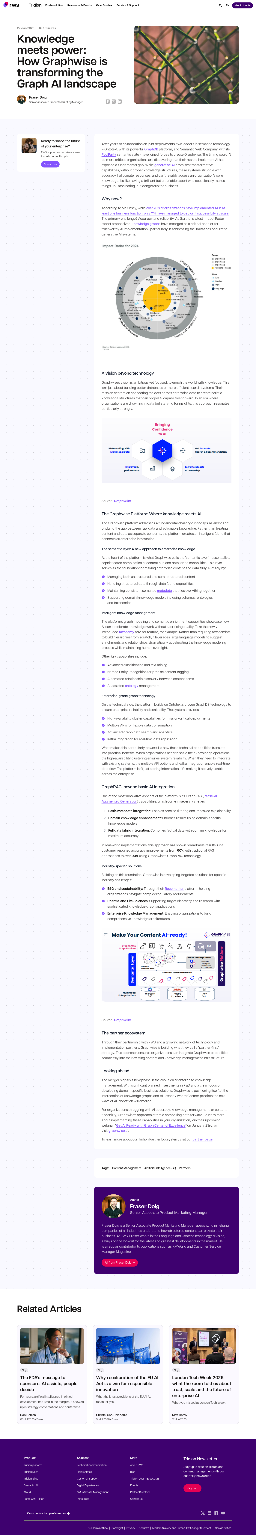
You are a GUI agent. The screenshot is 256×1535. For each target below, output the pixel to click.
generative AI (164, 165)
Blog (132, 1471)
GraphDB (151, 149)
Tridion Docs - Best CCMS (144, 1478)
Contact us (50, 164)
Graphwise (122, 500)
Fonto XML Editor (34, 1498)
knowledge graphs (146, 223)
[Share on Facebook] (108, 101)
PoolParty (109, 154)
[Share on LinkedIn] (120, 101)
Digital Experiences (88, 1485)
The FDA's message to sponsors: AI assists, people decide (48, 1383)
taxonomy (126, 632)
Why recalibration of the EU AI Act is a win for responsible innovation (127, 1383)
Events (134, 1485)
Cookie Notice (223, 1528)
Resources (83, 1498)
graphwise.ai (118, 1130)
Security (144, 1528)
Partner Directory (140, 1492)
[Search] (220, 5)
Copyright (118, 1528)
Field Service (84, 1471)
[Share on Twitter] (114, 101)
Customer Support (87, 1478)
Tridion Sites (31, 1478)
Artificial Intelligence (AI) (160, 1168)
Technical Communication (92, 1465)
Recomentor (174, 888)
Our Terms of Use (98, 1528)
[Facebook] (216, 1513)
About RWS (137, 1465)
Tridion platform (33, 1465)
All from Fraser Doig (118, 1262)
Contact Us (136, 1498)
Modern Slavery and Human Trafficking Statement (181, 1528)
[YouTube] (223, 1513)
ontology (131, 685)
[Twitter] (203, 1513)
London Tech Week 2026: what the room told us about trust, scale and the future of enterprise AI (201, 1386)
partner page (202, 1139)
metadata (164, 590)
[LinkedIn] (209, 1513)
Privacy (131, 1528)
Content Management (126, 1168)
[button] (11, 4)
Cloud (27, 1492)
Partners (185, 1168)
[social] (230, 1513)
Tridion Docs (31, 1471)
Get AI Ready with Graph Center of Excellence (151, 1125)
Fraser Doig (38, 97)
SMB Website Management (93, 1492)
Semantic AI (31, 1485)
